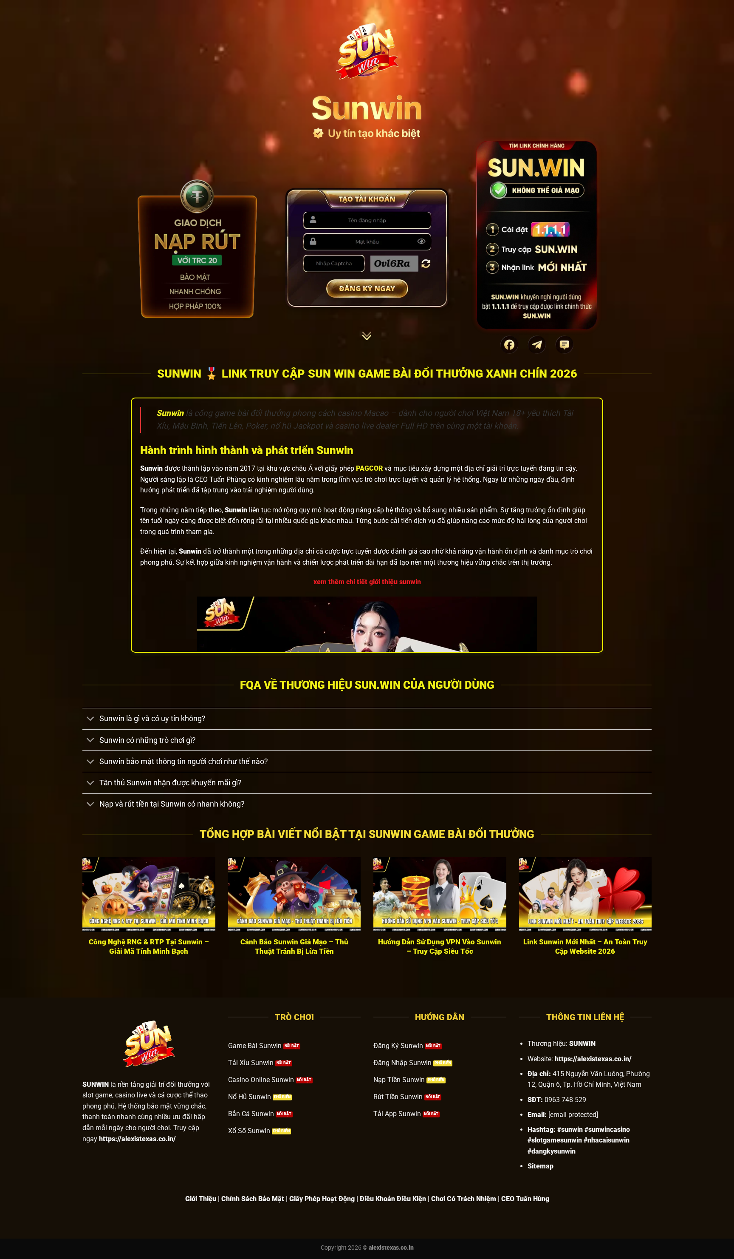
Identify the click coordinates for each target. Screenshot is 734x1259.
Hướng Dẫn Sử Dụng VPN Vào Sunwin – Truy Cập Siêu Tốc (439, 946)
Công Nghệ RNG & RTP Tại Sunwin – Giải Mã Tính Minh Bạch (149, 946)
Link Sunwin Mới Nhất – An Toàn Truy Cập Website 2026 (585, 946)
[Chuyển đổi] (90, 719)
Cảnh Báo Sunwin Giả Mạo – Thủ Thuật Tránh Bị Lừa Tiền (294, 946)
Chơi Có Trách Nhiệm (463, 1199)
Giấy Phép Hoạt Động (322, 1199)
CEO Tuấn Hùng (525, 1199)
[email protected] (573, 1115)
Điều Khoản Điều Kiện (393, 1199)
